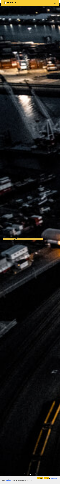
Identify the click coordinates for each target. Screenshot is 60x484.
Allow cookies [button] (40, 478)
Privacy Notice (8, 480)
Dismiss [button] (46, 478)
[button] (53, 478)
